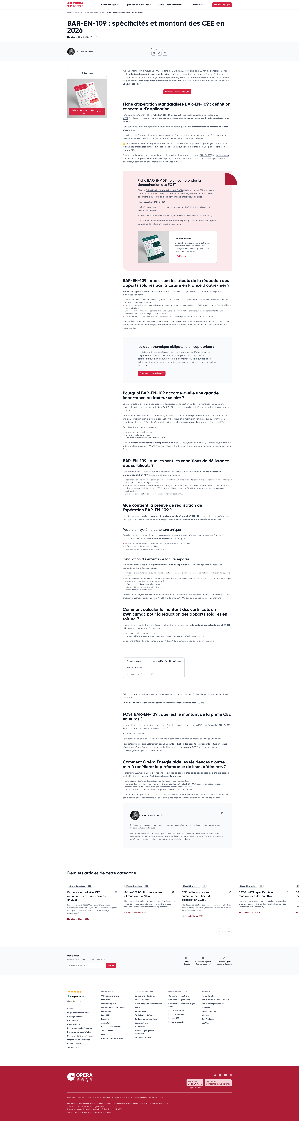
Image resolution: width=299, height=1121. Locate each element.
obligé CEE (209, 738)
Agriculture (106, 1023)
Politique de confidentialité (122, 1097)
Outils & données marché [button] (170, 4)
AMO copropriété (142, 1000)
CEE (103, 12)
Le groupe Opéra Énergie (78, 1012)
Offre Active (106, 1000)
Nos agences (72, 1020)
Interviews (206, 1007)
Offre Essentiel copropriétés (113, 1007)
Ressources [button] (197, 4)
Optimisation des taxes (145, 996)
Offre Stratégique (108, 1003)
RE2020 (138, 1007)
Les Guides (206, 1023)
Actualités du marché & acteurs (215, 1000)
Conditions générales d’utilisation (98, 1097)
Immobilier (105, 1015)
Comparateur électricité (178, 996)
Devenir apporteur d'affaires (79, 1032)
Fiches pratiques (209, 1011)
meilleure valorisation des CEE (152, 744)
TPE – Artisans (107, 1030)
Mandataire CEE (130, 773)
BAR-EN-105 (205, 155)
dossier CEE (178, 494)
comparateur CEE (187, 747)
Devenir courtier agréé (75, 1097)
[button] (219, 931)
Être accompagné (222, 5)
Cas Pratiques (208, 1019)
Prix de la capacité (176, 1022)
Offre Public (106, 1011)
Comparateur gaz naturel (179, 1000)
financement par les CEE (186, 794)
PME (103, 1034)
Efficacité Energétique (92, 12)
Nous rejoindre (73, 1024)
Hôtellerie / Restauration (112, 1027)
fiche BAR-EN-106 (155, 158)
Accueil (70, 12)
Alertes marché (141, 1027)
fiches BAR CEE (174, 161)
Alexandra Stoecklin (86, 52)
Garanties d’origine (143, 1037)
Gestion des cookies (156, 1097)
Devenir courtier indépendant (79, 1028)
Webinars (206, 1015)
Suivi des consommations (146, 1019)
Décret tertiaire (141, 1023)
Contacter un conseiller (177, 92)
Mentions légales (140, 1097)
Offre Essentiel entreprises (112, 996)
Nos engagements (75, 1016)
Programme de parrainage (78, 1039)
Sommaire (88, 73)
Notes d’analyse (209, 996)
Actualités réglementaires (213, 1003)
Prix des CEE (173, 1018)
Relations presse (74, 1043)
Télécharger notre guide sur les (86, 111)
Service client (73, 1047)
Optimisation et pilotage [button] (137, 4)
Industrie (105, 1019)
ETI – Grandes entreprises (112, 1038)
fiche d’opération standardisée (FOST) (164, 190)
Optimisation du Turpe (144, 1015)
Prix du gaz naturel (176, 1014)
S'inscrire (111, 965)
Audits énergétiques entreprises (148, 1003)
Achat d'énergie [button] (108, 4)
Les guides (78, 12)
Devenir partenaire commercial (80, 1036)
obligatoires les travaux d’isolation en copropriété (162, 355)
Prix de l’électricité (176, 1010)
